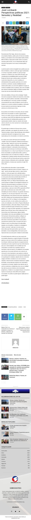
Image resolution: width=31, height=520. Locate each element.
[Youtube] (19, 511)
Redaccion (15, 347)
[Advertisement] (15, 295)
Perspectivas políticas (12, 306)
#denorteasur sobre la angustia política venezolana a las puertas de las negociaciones (23, 329)
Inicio (2, 5)
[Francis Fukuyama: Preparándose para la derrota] (5, 434)
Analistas (7, 5)
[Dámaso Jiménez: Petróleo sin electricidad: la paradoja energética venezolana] (5, 360)
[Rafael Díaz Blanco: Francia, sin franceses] (5, 377)
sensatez (20, 306)
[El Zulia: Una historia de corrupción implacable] (5, 427)
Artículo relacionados (7, 355)
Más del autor (17, 355)
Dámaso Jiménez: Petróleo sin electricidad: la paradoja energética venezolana (19, 360)
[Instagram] (11, 511)
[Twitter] (15, 511)
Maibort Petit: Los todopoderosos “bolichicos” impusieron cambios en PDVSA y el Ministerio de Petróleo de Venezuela (8, 330)
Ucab (25, 306)
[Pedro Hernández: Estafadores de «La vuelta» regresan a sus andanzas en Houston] (5, 440)
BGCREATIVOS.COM (15, 518)
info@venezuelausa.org (18, 502)
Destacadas (8, 7)
